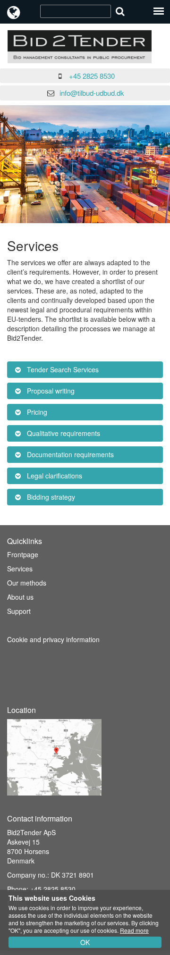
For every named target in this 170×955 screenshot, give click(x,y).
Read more (134, 930)
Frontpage (22, 554)
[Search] (120, 11)
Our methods (26, 582)
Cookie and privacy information (53, 639)
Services (20, 568)
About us (20, 597)
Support (19, 611)
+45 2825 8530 (92, 76)
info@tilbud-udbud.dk (92, 93)
